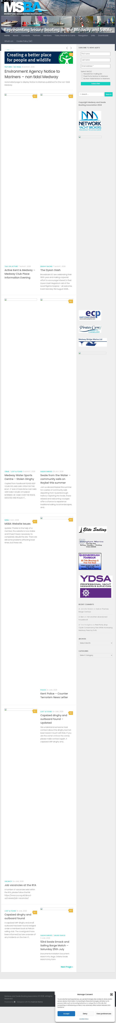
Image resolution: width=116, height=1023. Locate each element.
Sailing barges (46, 471)
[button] (111, 994)
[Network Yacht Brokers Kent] (90, 130)
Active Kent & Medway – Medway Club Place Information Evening (20, 273)
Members (47, 35)
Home (7, 35)
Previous (67, 48)
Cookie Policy (84, 1019)
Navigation (83, 35)
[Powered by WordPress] (14, 1002)
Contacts (25, 35)
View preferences (103, 1013)
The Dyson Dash (50, 270)
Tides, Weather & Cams (65, 35)
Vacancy (8, 881)
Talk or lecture (11, 266)
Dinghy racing (46, 266)
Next (71, 48)
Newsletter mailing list (92, 74)
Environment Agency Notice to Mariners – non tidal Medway (32, 74)
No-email (17, 67)
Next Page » (67, 966)
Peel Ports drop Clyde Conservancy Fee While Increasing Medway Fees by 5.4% (95, 627)
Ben (82, 617)
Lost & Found (16, 471)
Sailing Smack (59, 935)
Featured (8, 67)
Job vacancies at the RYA (20, 885)
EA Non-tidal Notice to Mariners (96, 78)
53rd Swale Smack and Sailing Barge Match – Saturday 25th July (54, 945)
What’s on (8, 41)
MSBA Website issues (17, 523)
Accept (66, 1013)
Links (93, 35)
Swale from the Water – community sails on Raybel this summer (55, 479)
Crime (7, 471)
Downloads (103, 35)
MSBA (7, 520)
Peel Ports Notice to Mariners (95, 76)
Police (43, 690)
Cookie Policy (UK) (24, 41)
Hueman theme (37, 1002)
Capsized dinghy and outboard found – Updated (53, 719)
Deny (85, 1013)
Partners (36, 35)
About (15, 35)
